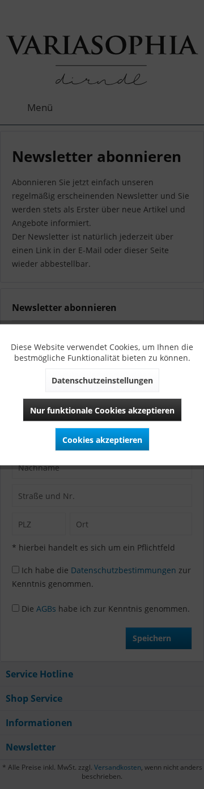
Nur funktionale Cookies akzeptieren (102, 409)
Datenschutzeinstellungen (102, 379)
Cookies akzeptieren (102, 439)
